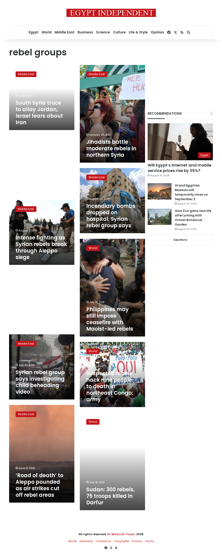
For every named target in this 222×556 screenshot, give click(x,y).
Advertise (86, 541)
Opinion (157, 32)
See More (180, 240)
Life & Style (138, 32)
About (72, 541)
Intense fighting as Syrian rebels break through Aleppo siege (41, 247)
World (47, 32)
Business (85, 32)
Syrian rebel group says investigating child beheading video (40, 382)
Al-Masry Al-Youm (121, 534)
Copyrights (121, 541)
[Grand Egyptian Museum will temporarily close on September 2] (159, 191)
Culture (119, 32)
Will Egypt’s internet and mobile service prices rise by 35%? (179, 167)
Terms (149, 541)
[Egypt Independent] (111, 13)
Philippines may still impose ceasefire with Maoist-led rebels (109, 319)
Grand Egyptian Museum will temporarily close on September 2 (191, 192)
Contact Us (103, 541)
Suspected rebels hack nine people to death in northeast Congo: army (109, 386)
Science (103, 32)
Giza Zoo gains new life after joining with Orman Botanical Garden (193, 218)
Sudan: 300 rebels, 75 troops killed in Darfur (110, 496)
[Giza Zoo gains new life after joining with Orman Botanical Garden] (159, 217)
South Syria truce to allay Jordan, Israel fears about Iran (39, 112)
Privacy (137, 541)
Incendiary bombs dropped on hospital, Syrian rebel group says (110, 215)
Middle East (65, 32)
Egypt (34, 32)
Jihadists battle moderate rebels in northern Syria (111, 148)
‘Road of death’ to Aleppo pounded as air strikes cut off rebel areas (39, 485)
